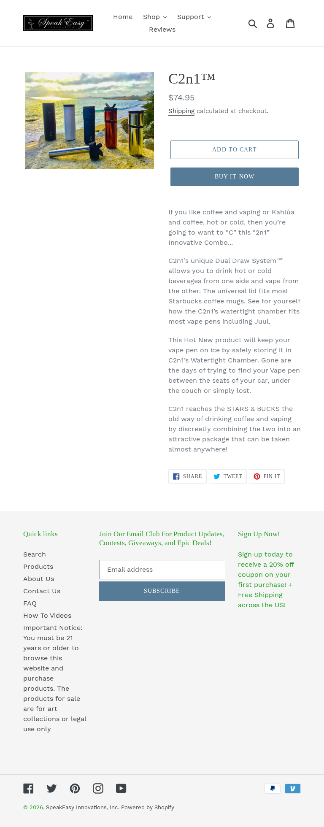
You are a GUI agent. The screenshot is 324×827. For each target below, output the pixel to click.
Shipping (181, 111)
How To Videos (47, 615)
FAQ (30, 603)
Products (38, 566)
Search (34, 554)
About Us (38, 579)
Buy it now (234, 176)
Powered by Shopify (147, 807)
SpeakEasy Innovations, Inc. (82, 807)
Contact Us (41, 591)
